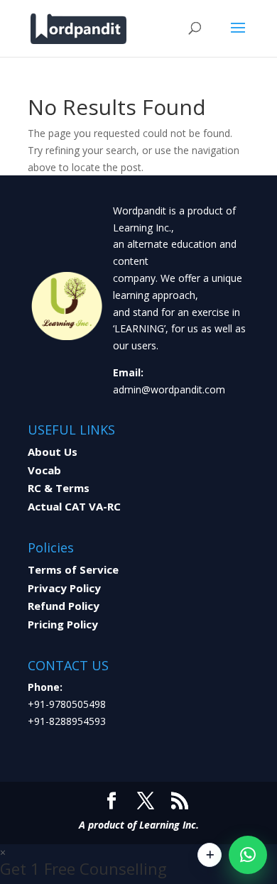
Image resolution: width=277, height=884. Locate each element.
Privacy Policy (64, 588)
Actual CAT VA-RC (74, 506)
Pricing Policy (63, 624)
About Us (52, 451)
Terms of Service (73, 569)
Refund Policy (63, 606)
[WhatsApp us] (248, 855)
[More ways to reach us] (209, 855)
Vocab (44, 470)
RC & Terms (58, 488)
